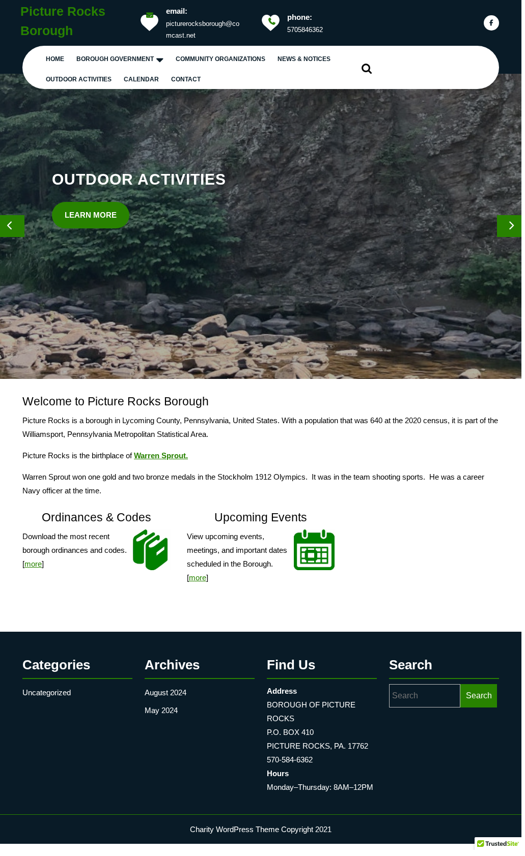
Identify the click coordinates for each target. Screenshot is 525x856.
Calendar (141, 79)
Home (55, 59)
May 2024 (161, 710)
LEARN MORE (126, 272)
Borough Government (115, 59)
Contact (186, 79)
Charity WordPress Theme (234, 829)
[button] (10, 226)
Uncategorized (46, 692)
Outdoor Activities (79, 79)
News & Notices (304, 59)
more (33, 563)
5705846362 (305, 30)
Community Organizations (220, 59)
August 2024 (165, 692)
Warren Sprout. (161, 455)
